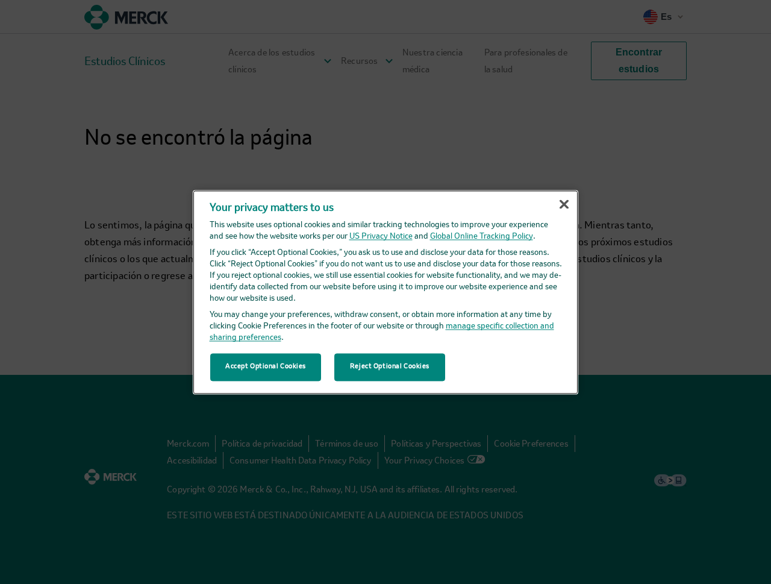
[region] (385, 292)
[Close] (564, 204)
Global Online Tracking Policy (481, 237)
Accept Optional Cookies (265, 366)
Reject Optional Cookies (389, 366)
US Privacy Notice (381, 237)
